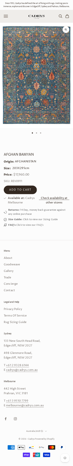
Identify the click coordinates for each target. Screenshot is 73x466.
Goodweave (12, 264)
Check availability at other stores (54, 200)
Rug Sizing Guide (15, 322)
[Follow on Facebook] (5, 419)
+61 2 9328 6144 (17, 365)
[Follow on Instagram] (15, 419)
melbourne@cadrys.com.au (25, 405)
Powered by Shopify (44, 439)
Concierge (11, 284)
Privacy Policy (13, 309)
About (8, 258)
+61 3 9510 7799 (17, 401)
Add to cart (20, 190)
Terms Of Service (15, 316)
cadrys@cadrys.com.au (22, 370)
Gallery (8, 271)
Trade (7, 277)
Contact (9, 290)
